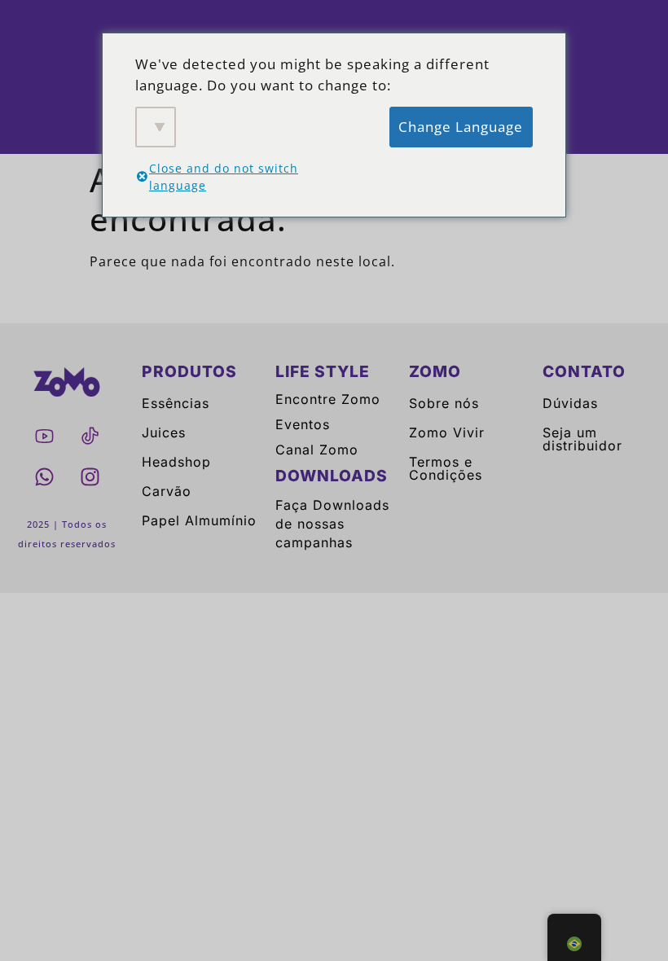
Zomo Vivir (447, 432)
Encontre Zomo (327, 399)
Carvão (166, 491)
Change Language (460, 126)
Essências (175, 403)
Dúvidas (570, 403)
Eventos (302, 424)
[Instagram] (89, 476)
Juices (164, 432)
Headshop (176, 462)
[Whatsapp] (44, 476)
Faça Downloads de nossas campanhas (332, 524)
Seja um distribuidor (582, 439)
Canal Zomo (316, 449)
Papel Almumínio (199, 520)
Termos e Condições (445, 468)
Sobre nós (444, 403)
